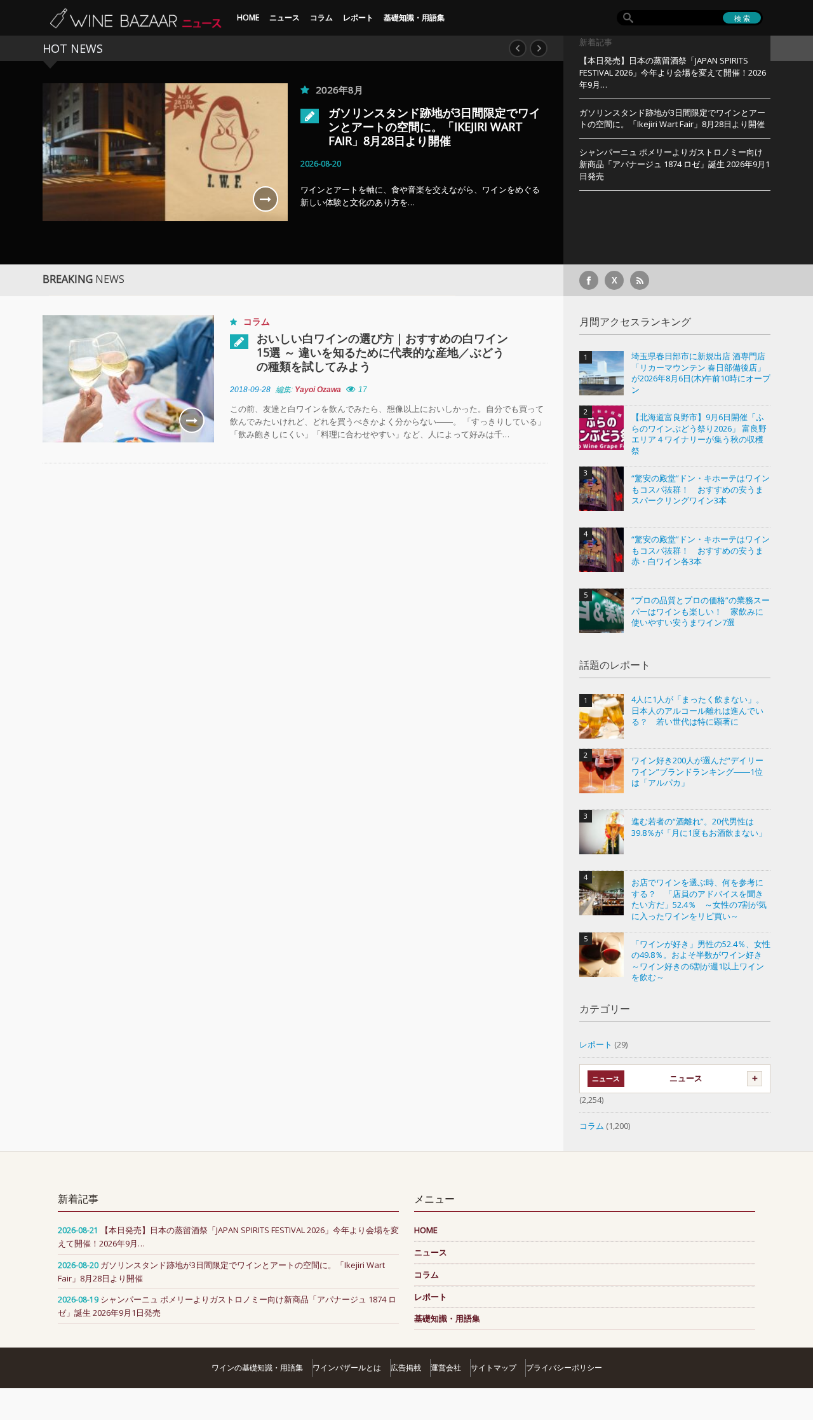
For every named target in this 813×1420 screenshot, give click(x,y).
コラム (321, 17)
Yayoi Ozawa (318, 389)
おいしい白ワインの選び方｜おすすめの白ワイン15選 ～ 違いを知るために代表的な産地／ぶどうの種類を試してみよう (382, 352)
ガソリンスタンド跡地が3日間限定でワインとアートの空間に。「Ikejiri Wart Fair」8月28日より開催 (434, 126)
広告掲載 (406, 1367)
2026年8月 (339, 89)
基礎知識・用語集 (414, 17)
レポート (358, 17)
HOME (248, 17)
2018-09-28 (250, 389)
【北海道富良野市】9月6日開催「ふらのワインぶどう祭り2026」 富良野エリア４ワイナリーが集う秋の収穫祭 (699, 434)
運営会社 (446, 1367)
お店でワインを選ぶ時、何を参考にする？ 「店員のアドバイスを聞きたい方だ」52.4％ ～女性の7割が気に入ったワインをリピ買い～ (699, 899)
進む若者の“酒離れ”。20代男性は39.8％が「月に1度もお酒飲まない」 (699, 827)
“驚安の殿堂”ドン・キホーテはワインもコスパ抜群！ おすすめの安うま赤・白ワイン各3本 (700, 550)
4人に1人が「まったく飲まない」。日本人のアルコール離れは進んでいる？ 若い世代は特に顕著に (697, 710)
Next (539, 48)
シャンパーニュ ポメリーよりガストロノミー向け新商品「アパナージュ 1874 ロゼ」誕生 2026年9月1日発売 (674, 164)
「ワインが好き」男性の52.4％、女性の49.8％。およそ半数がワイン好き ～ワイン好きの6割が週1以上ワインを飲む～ (700, 961)
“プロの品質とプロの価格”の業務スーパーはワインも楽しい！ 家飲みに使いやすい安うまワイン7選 (700, 611)
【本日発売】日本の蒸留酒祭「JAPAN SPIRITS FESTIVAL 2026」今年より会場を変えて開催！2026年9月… (672, 72)
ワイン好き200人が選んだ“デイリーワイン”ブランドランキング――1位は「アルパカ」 (697, 771)
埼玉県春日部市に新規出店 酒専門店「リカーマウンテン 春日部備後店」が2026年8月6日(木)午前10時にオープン (700, 373)
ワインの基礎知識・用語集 (257, 1367)
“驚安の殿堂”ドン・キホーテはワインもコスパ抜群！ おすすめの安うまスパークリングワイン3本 (700, 489)
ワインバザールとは (346, 1367)
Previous (518, 48)
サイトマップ (493, 1367)
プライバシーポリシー (564, 1367)
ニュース (284, 17)
